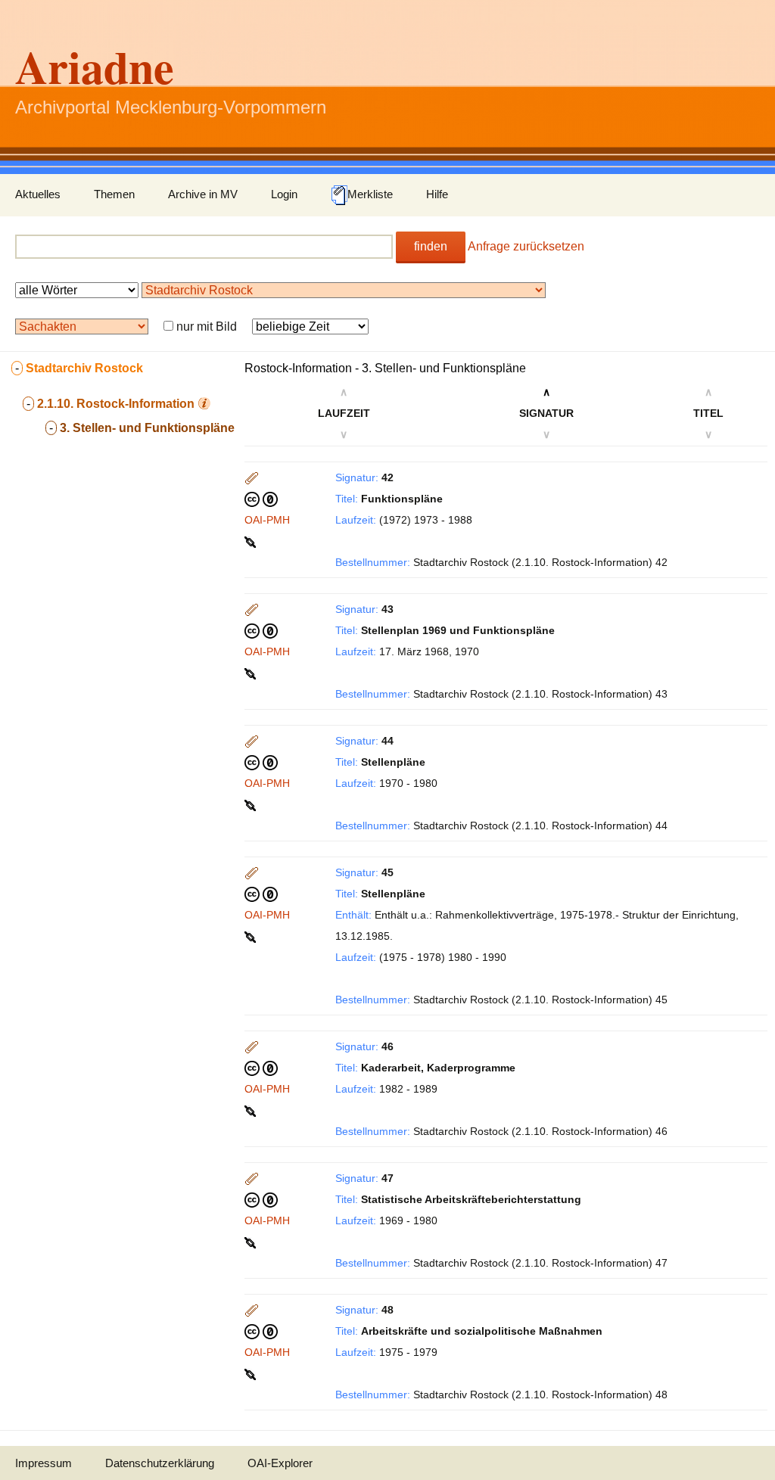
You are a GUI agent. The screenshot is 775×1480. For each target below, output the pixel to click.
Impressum (43, 1463)
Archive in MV (203, 194)
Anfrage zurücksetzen (526, 246)
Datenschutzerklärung (159, 1463)
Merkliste (370, 194)
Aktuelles (38, 194)
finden (430, 246)
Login (284, 194)
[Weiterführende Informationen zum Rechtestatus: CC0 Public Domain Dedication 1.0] (261, 499)
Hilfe (437, 194)
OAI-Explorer (280, 1463)
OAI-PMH (267, 520)
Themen (114, 194)
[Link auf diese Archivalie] (251, 541)
